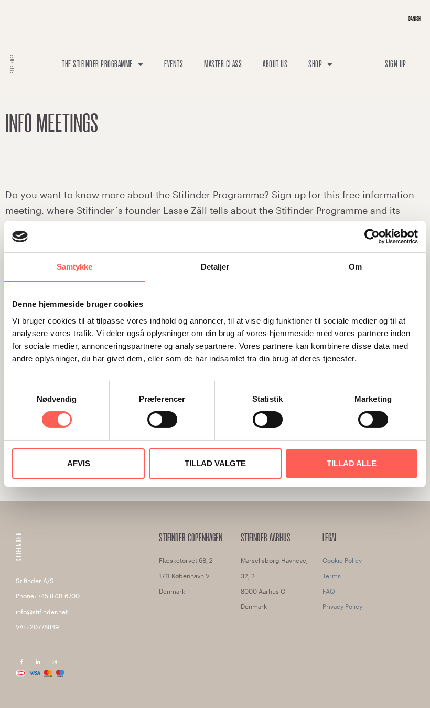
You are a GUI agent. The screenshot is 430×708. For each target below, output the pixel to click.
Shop (315, 64)
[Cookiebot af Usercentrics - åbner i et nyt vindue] (372, 236)
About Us (275, 64)
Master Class (223, 64)
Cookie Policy (342, 560)
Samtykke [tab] (75, 266)
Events (173, 64)
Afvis (78, 463)
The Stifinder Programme (97, 64)
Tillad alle (352, 463)
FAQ (328, 591)
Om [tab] (355, 266)
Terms (331, 576)
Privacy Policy (342, 606)
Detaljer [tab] (215, 266)
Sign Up (395, 64)
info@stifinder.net (42, 611)
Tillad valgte (215, 463)
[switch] (162, 419)
